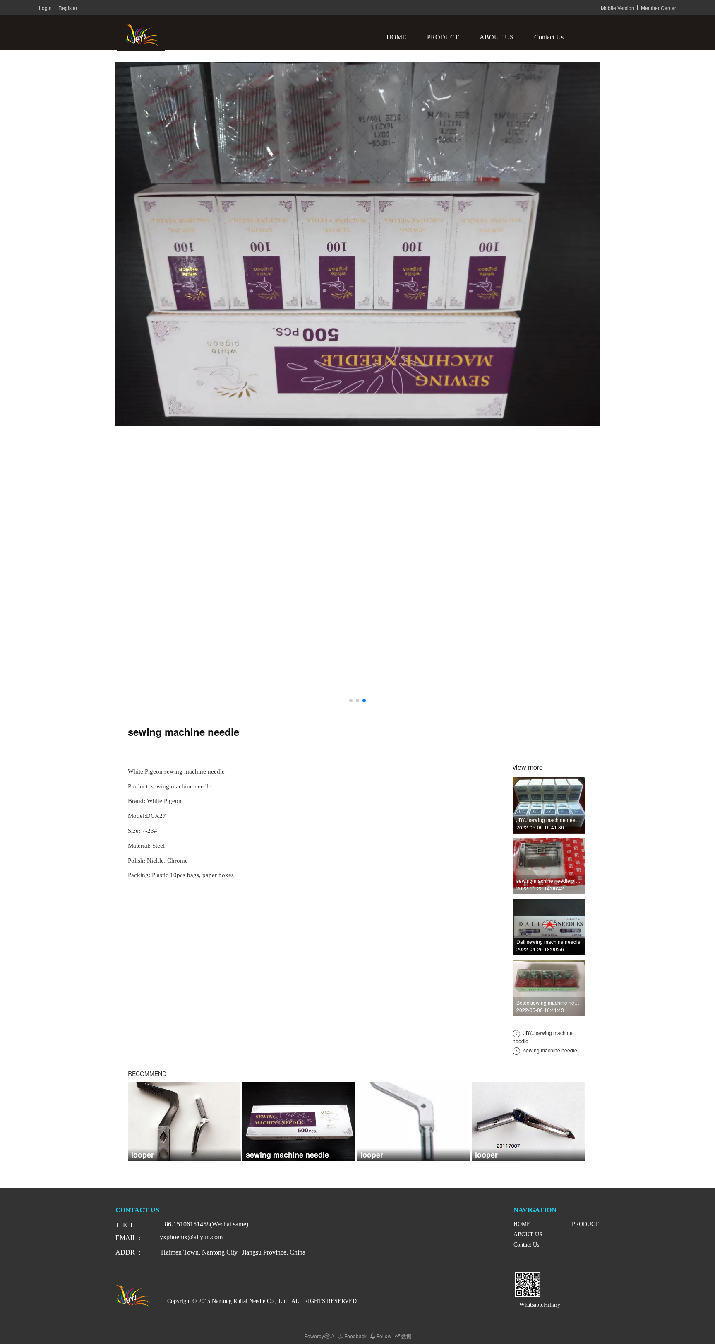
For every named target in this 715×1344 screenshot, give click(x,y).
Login (45, 7)
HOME (396, 37)
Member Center (658, 7)
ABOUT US (496, 37)
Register (67, 7)
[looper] (184, 1120)
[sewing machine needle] (298, 1120)
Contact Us (549, 37)
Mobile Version (617, 7)
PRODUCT (443, 37)
